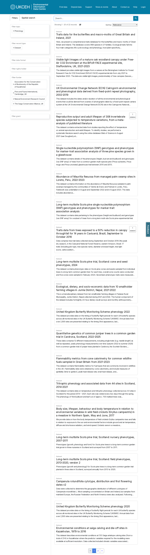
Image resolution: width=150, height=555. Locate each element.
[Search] (135, 18)
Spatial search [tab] (28, 18)
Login (143, 7)
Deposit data (76, 7)
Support (88, 7)
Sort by (108, 25)
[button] (80, 24)
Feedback (148, 229)
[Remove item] (13, 31)
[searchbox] (12, 35)
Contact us (125, 7)
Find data (63, 7)
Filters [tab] (15, 18)
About (114, 7)
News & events (102, 7)
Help (135, 7)
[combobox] (29, 30)
